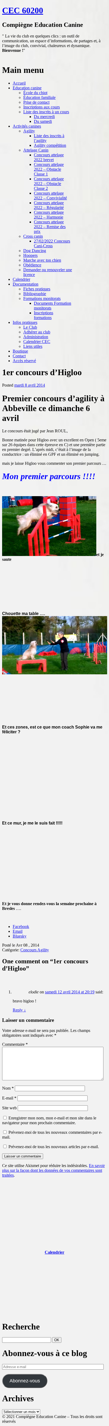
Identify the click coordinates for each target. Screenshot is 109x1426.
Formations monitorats (42, 298)
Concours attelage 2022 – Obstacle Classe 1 (49, 169)
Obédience (32, 265)
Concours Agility (34, 950)
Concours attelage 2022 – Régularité (49, 205)
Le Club (30, 327)
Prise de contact (36, 102)
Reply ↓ (19, 1010)
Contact (19, 356)
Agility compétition (50, 145)
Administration (35, 336)
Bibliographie (34, 293)
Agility (29, 131)
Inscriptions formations (43, 315)
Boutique (20, 351)
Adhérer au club (36, 332)
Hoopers (30, 255)
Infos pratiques (25, 322)
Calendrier (21, 279)
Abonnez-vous (25, 1380)
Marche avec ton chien (42, 260)
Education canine (27, 88)
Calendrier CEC (36, 341)
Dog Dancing (34, 250)
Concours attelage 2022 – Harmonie (49, 214)
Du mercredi (44, 116)
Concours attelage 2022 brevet (49, 157)
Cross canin (33, 236)
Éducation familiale (39, 97)
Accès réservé (24, 360)
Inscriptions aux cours (41, 107)
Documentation (25, 284)
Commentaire (15, 1044)
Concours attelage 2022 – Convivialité (50, 195)
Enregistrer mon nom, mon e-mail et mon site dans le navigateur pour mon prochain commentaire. (49, 1120)
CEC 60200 (22, 10)
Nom (8, 1088)
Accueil (19, 83)
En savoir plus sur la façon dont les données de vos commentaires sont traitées (53, 1170)
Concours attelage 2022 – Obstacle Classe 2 (49, 184)
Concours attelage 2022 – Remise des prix (50, 227)
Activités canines (27, 126)
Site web (9, 1108)
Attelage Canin (35, 150)
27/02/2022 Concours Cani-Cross (52, 243)
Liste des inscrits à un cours (46, 112)
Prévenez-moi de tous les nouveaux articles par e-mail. (53, 1146)
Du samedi (43, 121)
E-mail (9, 1098)
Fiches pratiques (36, 289)
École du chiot (35, 92)
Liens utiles (32, 346)
